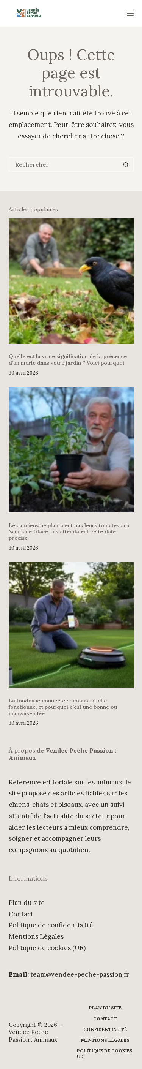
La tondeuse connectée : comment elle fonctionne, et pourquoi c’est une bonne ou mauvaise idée (63, 707)
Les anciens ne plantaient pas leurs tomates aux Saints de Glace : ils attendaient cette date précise (69, 532)
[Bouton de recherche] (126, 164)
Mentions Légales (36, 936)
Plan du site (27, 902)
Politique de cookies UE (105, 1054)
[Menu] (130, 13)
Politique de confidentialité (51, 925)
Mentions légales (105, 1040)
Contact (21, 914)
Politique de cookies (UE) (47, 948)
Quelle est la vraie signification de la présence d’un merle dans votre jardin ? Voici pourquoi (68, 359)
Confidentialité (105, 1029)
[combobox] (64, 164)
